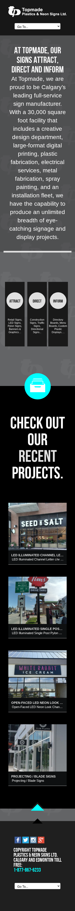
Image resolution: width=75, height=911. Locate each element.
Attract (14, 301)
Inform (58, 301)
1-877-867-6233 (27, 870)
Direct (37, 301)
